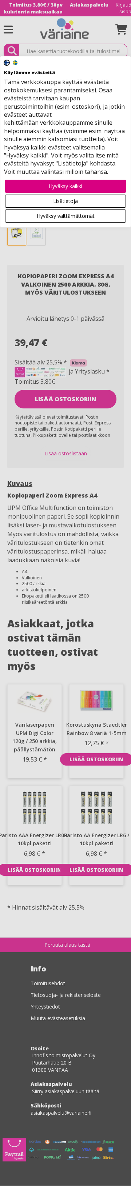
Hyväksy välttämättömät (66, 215)
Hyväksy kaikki (65, 186)
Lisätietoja (65, 200)
